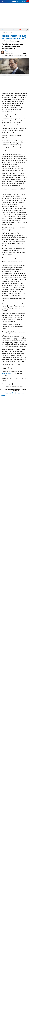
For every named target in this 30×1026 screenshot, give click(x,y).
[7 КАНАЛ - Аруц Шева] (15, 1)
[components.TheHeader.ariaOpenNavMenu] (5, 1)
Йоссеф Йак (8, 51)
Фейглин (5, 55)
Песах (11, 55)
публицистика (18, 55)
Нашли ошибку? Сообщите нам (14, 393)
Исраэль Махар (7, 373)
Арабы (26, 55)
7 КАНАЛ (4, 32)
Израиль (8, 32)
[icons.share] (27, 1)
